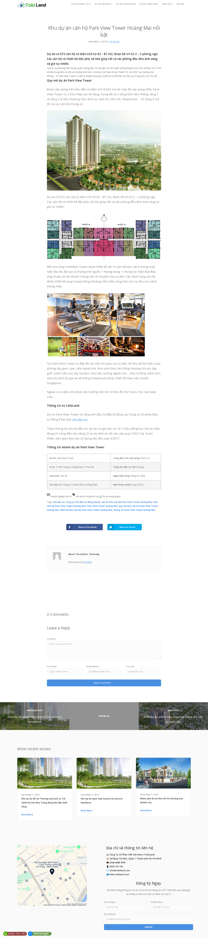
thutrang (87, 562)
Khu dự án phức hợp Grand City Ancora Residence (101, 800)
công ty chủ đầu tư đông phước (83, 502)
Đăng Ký (148, 927)
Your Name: (52, 666)
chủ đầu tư (79, 419)
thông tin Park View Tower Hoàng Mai (134, 509)
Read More (27, 814)
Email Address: (92, 666)
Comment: (51, 639)
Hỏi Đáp (180, 4)
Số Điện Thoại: (157, 902)
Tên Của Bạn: (109, 902)
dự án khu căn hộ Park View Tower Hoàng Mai (127, 502)
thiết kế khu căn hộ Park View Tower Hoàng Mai (86, 509)
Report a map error (79, 905)
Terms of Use (66, 905)
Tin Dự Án (115, 41)
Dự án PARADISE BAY (126, 4)
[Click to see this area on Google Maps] (23, 904)
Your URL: (130, 666)
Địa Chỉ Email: (110, 914)
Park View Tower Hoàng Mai (102, 506)
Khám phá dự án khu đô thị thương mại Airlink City (161, 800)
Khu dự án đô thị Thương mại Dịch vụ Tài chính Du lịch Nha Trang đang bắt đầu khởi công (44, 802)
